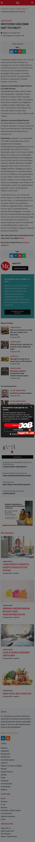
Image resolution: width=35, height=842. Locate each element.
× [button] (31, 406)
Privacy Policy (7, 421)
